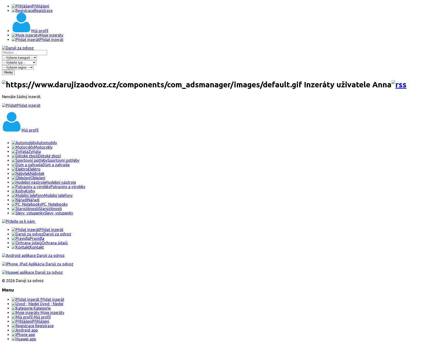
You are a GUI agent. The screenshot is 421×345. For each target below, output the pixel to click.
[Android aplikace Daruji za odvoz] (33, 255)
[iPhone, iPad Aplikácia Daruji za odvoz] (37, 264)
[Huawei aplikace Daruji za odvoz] (32, 272)
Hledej (8, 72)
